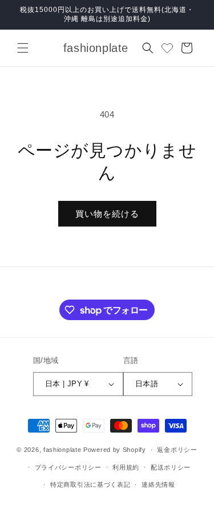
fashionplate (62, 449)
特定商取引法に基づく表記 (90, 484)
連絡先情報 (158, 484)
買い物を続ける (107, 214)
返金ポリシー (177, 449)
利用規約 (125, 467)
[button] (22, 47)
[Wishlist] (167, 48)
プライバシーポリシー (68, 467)
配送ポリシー (171, 467)
